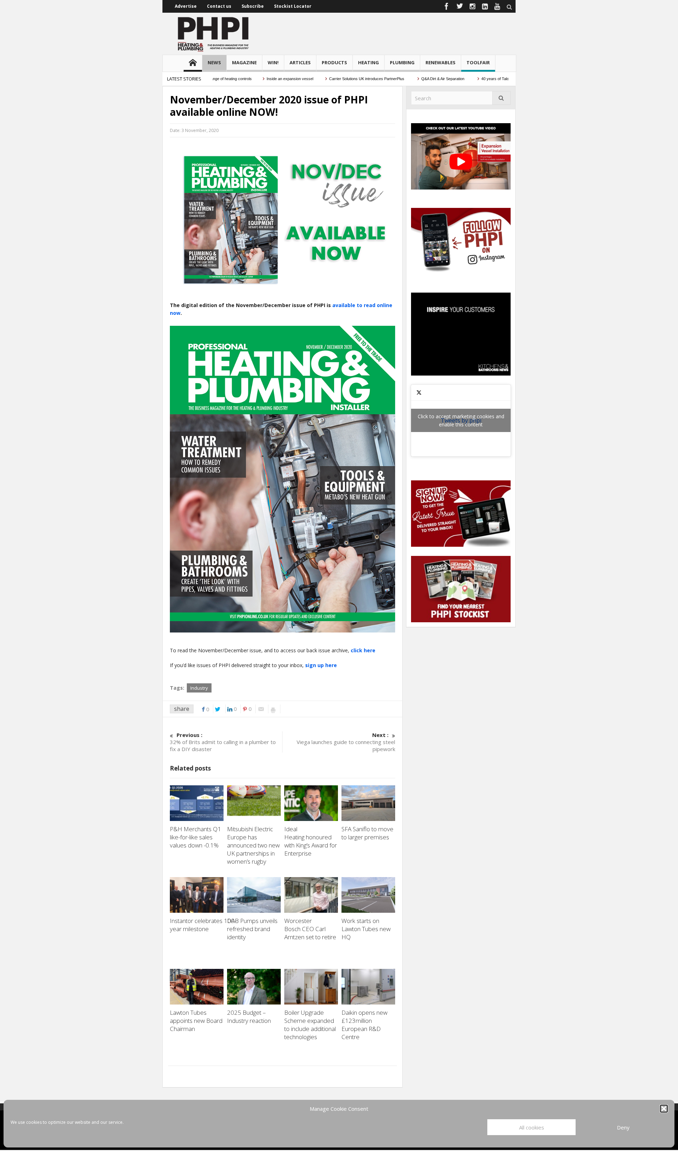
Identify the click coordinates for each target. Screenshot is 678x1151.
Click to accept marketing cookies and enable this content (461, 420)
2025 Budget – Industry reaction (251, 1016)
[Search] (501, 98)
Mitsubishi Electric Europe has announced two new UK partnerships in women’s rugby (253, 845)
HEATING (368, 62)
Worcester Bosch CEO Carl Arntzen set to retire (311, 929)
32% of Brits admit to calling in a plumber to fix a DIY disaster (223, 742)
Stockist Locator (292, 6)
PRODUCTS (334, 62)
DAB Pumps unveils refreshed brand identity (252, 929)
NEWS (214, 62)
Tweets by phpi (461, 420)
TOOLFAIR (478, 62)
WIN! (273, 62)
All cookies (531, 1127)
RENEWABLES (441, 62)
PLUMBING (402, 62)
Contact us (219, 6)
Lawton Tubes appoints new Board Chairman (196, 1020)
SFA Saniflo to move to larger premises (367, 833)
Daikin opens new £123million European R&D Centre (364, 1024)
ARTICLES (300, 62)
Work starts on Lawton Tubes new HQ (366, 929)
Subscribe (253, 6)
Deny (623, 1127)
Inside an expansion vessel (262, 79)
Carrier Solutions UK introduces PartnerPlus (339, 79)
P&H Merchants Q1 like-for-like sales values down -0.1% (195, 837)
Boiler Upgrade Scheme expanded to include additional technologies (310, 1024)
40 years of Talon (468, 79)
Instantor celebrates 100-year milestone (203, 925)
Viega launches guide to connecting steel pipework (346, 742)
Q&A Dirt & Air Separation (415, 79)
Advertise (186, 6)
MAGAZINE (244, 62)
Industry (199, 688)
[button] (663, 1108)
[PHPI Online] (214, 33)
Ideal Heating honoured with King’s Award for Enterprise (310, 841)
